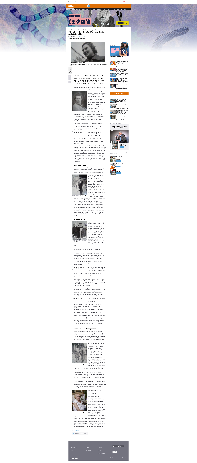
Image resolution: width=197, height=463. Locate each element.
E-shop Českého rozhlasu (116, 123)
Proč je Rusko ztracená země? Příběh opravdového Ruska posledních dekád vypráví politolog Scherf (122, 80)
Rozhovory (110, 9)
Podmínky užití (120, 457)
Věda (121, 9)
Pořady (83, 9)
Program (90, 1)
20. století (70, 9)
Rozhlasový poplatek (102, 453)
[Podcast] (69, 73)
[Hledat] (127, 2)
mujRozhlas (97, 1)
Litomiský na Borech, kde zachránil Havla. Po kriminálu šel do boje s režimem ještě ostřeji (122, 112)
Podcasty (86, 448)
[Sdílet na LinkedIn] (69, 82)
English (125, 457)
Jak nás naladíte (101, 445)
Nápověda (100, 447)
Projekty (104, 9)
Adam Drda (77, 430)
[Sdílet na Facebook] (69, 76)
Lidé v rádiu (100, 448)
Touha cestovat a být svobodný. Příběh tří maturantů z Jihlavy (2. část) (121, 101)
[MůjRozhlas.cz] (70, 40)
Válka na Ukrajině (74, 445)
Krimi (117, 48)
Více (124, 9)
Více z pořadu (113, 97)
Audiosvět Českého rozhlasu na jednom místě (118, 56)
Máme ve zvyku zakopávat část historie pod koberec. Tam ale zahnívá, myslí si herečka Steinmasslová (122, 86)
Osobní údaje (114, 457)
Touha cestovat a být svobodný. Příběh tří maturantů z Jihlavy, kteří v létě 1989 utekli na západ (122, 106)
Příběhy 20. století (81, 36)
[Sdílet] (71, 73)
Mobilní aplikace (88, 450)
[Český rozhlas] (73, 2)
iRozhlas (84, 1)
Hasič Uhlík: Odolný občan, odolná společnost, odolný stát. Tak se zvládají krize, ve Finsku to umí (122, 70)
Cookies (110, 457)
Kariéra (99, 450)
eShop (72, 450)
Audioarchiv (88, 9)
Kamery (94, 9)
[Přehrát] (70, 69)
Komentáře (116, 9)
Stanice (104, 1)
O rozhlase (110, 1)
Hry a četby (112, 48)
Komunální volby (74, 447)
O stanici (99, 9)
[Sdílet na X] (69, 79)
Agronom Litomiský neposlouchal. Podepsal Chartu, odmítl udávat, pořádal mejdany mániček (122, 117)
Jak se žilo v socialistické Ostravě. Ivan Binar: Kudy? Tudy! (122, 74)
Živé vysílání (87, 445)
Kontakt (99, 452)
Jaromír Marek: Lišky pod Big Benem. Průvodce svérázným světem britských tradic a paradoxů (122, 64)
